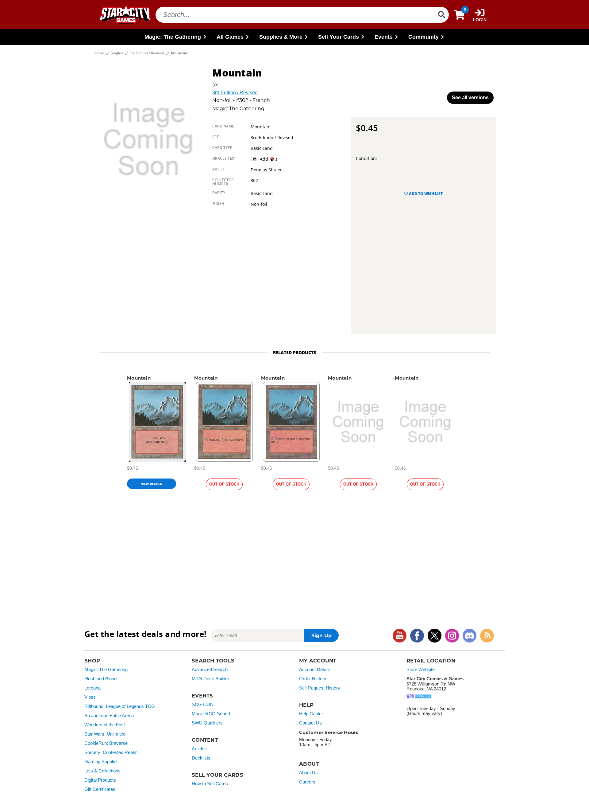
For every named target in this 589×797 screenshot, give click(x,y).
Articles (199, 748)
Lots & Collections (102, 770)
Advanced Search (210, 669)
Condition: (366, 158)
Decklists (201, 758)
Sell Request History (319, 688)
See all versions (470, 97)
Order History (312, 678)
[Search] (441, 15)
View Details (151, 484)
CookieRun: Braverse (106, 743)
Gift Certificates (99, 789)
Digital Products (100, 780)
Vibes (90, 697)
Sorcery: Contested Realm (111, 752)
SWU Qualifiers (207, 723)
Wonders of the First (104, 724)
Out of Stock (224, 484)
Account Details (315, 669)
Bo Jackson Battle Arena (109, 715)
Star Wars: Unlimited (104, 734)
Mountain (139, 378)
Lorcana (92, 688)
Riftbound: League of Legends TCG (119, 706)
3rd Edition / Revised (235, 92)
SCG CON (203, 704)
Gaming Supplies (101, 761)
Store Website (420, 669)
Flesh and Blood (100, 678)
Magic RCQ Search (211, 713)
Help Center (311, 713)
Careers (307, 781)
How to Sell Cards (210, 783)
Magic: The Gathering (106, 669)
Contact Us (310, 723)
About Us (308, 772)
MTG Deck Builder (210, 678)
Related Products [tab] (294, 352)
